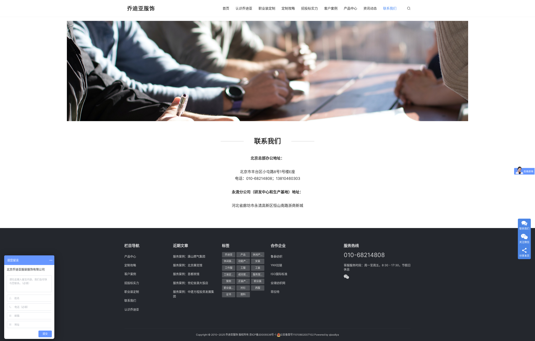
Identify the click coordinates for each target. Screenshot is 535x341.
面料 (243, 294)
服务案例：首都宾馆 (186, 274)
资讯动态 (370, 8)
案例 (228, 281)
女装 (257, 261)
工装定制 (229, 274)
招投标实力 (309, 8)
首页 (226, 8)
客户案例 (331, 8)
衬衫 (243, 287)
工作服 (228, 267)
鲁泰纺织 (276, 256)
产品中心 (350, 8)
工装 (257, 267)
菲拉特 (275, 291)
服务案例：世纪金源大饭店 (190, 283)
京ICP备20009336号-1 (262, 334)
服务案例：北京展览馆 (187, 265)
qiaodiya (334, 334)
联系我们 (389, 8)
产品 (243, 254)
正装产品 (243, 281)
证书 (228, 294)
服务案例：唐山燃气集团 (189, 256)
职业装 (257, 281)
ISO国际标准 (279, 274)
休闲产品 (258, 254)
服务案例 (258, 274)
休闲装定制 (229, 261)
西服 (257, 287)
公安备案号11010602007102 (297, 334)
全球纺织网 (278, 283)
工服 (243, 267)
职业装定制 (267, 8)
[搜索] (409, 8)
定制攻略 (288, 8)
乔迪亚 (228, 254)
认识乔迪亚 (244, 8)
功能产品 (243, 261)
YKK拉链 (276, 265)
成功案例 (243, 274)
